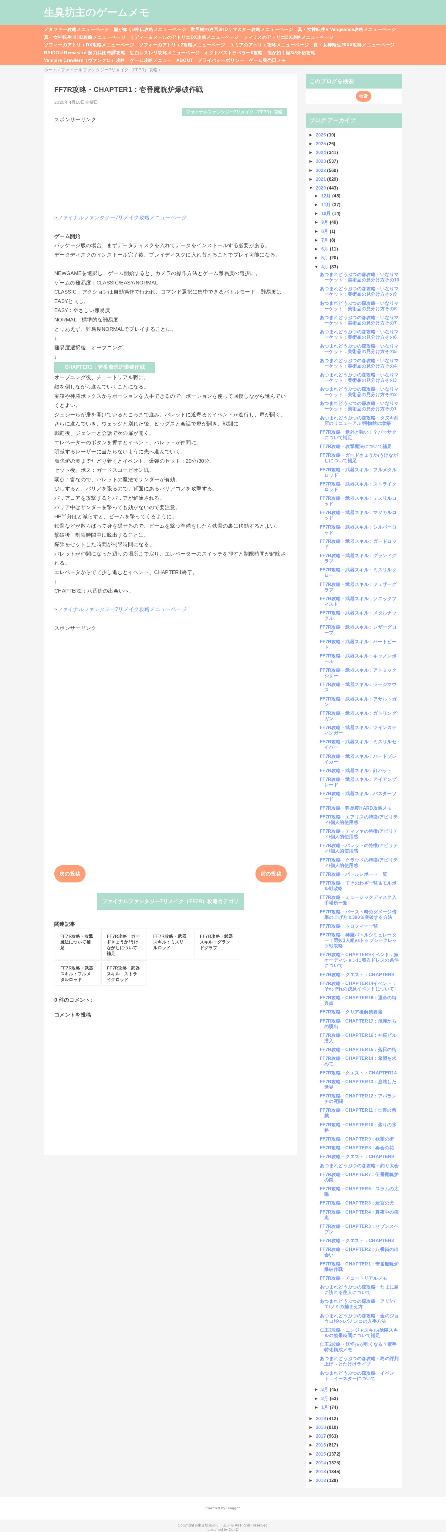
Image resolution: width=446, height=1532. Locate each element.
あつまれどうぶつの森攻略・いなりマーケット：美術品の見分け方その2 (359, 391)
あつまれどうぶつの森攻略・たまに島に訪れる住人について (359, 1289)
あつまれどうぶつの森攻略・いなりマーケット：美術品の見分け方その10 (359, 277)
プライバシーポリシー (221, 60)
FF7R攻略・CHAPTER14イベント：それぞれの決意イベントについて (358, 986)
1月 (325, 1407)
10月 (326, 213)
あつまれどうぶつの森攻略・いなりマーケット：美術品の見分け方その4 (359, 363)
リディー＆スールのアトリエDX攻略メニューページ (184, 37)
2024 (321, 152)
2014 (321, 1462)
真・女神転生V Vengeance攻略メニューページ (347, 29)
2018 (321, 1427)
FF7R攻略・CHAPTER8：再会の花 (357, 1147)
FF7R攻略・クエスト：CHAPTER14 (358, 1072)
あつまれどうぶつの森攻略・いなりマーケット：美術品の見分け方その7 (359, 320)
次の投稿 (69, 874)
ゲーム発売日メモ (267, 60)
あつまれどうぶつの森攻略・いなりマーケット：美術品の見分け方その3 (359, 377)
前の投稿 (271, 874)
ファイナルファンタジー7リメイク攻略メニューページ (122, 217)
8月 (325, 231)
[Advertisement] (170, 165)
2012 (321, 1480)
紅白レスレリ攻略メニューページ (165, 52)
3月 (325, 1389)
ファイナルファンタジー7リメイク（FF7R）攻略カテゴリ (170, 901)
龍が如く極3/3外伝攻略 (291, 52)
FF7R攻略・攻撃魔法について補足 (356, 446)
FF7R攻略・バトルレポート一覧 (353, 874)
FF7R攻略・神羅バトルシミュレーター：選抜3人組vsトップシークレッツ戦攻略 (358, 940)
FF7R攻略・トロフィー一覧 (349, 926)
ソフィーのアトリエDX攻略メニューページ (89, 44)
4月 (325, 266)
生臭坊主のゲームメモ (97, 12)
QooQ (233, 1529)
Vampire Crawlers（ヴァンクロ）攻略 (84, 60)
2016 (321, 1444)
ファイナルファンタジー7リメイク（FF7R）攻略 (234, 112)
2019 (321, 1418)
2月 (325, 1398)
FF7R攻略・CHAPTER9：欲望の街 (357, 1138)
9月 (325, 222)
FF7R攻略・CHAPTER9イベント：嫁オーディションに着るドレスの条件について (359, 960)
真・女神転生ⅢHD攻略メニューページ (84, 37)
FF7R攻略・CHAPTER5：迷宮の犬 (357, 1202)
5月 (325, 257)
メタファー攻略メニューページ (76, 29)
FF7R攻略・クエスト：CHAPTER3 (357, 1240)
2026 (321, 134)
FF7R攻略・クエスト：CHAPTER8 (357, 1156)
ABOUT (184, 60)
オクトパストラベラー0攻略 (233, 52)
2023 (321, 161)
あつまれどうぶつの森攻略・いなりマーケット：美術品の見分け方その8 (359, 306)
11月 (326, 204)
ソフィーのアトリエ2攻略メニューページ (182, 44)
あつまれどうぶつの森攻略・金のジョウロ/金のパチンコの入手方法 (359, 1318)
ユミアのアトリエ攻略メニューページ (269, 44)
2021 (321, 179)
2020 (321, 187)
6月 (325, 248)
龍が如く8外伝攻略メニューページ (150, 29)
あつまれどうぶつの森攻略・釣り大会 (359, 1165)
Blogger (232, 1508)
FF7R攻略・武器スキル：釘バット (356, 770)
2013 (321, 1471)
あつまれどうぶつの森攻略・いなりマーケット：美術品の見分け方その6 (359, 334)
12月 (326, 195)
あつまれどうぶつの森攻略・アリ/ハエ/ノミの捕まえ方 (358, 1304)
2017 (321, 1436)
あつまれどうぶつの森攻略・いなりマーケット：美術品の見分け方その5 (359, 348)
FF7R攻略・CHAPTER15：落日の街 (358, 1049)
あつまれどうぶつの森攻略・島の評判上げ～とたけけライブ (359, 1361)
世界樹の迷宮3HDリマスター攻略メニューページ (242, 29)
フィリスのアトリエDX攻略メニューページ (288, 37)
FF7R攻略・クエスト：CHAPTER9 (357, 974)
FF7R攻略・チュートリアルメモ (353, 1278)
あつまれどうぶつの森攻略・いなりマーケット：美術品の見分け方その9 (359, 291)
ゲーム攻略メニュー (151, 60)
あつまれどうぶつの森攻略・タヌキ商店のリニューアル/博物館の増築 (359, 420)
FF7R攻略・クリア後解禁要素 (351, 1011)
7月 (325, 240)
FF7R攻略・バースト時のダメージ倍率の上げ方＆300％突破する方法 (358, 914)
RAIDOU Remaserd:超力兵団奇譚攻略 (84, 52)
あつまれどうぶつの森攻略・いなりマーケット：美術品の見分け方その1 (359, 406)
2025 (321, 143)
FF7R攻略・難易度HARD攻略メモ (356, 808)
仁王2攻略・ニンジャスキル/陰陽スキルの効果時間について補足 (359, 1332)
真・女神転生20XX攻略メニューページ (353, 44)
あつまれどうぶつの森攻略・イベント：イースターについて (357, 1375)
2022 (321, 170)
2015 (321, 1453)
